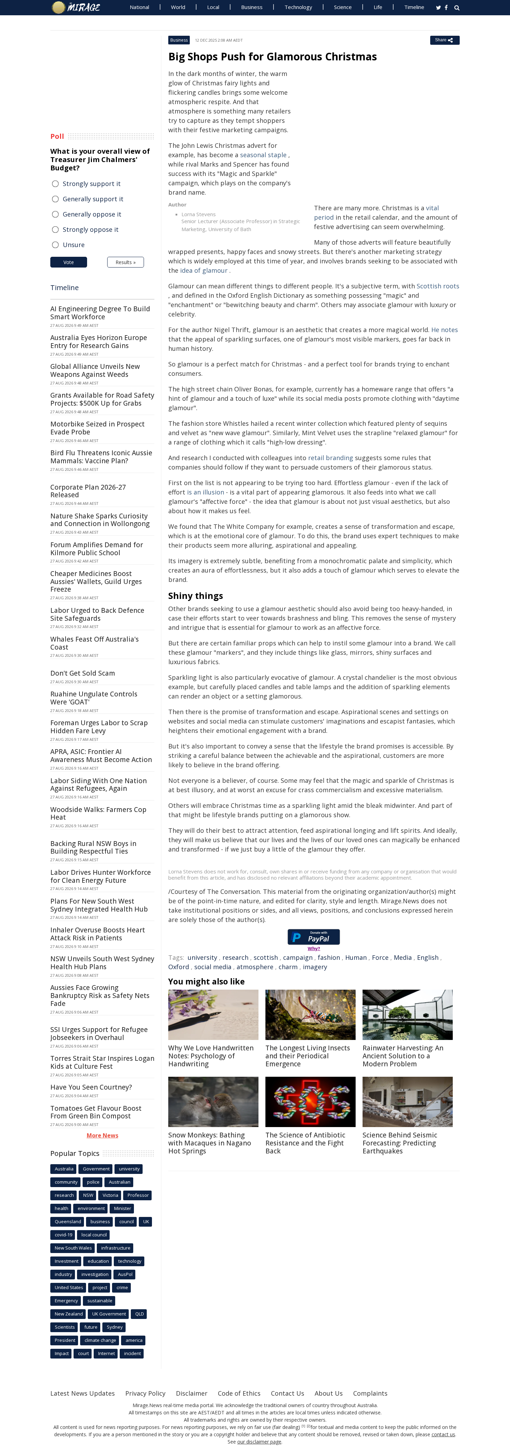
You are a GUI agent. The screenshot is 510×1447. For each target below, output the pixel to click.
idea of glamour (204, 270)
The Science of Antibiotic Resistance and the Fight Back (305, 1143)
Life (378, 6)
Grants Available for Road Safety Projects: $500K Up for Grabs (102, 399)
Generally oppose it (92, 214)
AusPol (125, 1274)
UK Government (109, 1314)
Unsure (74, 244)
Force (380, 957)
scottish (266, 957)
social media (212, 967)
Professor (138, 1195)
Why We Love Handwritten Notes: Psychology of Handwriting (211, 1055)
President (65, 1340)
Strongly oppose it (91, 229)
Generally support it (93, 199)
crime (122, 1287)
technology (130, 1261)
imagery (315, 967)
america (134, 1340)
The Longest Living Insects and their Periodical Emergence (307, 1055)
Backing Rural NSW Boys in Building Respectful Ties (93, 847)
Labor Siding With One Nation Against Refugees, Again (98, 784)
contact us (443, 1434)
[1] (303, 1426)
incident (132, 1353)
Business (252, 6)
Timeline (414, 6)
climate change (100, 1340)
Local (213, 6)
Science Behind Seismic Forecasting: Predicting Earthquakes (400, 1143)
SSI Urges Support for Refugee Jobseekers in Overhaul (99, 1033)
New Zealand (69, 1314)
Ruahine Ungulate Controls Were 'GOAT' (93, 697)
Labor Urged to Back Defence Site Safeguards (97, 614)
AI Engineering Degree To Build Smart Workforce (100, 312)
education (98, 1261)
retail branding (330, 458)
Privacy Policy (145, 1393)
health (61, 1208)
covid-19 (63, 1235)
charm (288, 967)
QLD (139, 1314)
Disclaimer (191, 1393)
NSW (88, 1195)
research (235, 957)
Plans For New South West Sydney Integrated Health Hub (99, 905)
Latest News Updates (82, 1393)
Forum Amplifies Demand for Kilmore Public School (96, 548)
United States (69, 1287)
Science (343, 6)
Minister (122, 1208)
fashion (329, 957)
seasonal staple (263, 155)
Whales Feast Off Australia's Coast (94, 643)
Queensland (68, 1221)
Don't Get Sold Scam (82, 673)
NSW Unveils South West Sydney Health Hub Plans (102, 962)
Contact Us (287, 1393)
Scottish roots (438, 286)
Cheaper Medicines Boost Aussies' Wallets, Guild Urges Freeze (96, 581)
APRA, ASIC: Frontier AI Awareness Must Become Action (101, 755)
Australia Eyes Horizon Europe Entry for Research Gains (98, 341)
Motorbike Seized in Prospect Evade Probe (97, 428)
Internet (106, 1353)
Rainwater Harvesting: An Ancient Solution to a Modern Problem (403, 1055)
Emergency (66, 1300)
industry (63, 1274)
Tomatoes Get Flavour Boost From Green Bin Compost (96, 1112)
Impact (62, 1353)
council (126, 1221)
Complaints (370, 1393)
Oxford (178, 967)
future (90, 1327)
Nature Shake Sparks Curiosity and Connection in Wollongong (100, 519)
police (93, 1182)
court (83, 1353)
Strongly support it (92, 183)
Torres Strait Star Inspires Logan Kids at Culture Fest (102, 1062)
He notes (444, 329)
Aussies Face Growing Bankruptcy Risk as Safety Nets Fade (100, 995)
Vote (68, 262)
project (100, 1287)
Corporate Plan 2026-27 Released (88, 491)
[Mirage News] (79, 7)
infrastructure (115, 1248)
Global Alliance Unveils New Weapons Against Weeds (95, 370)
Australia (64, 1169)
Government (96, 1169)
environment (91, 1208)
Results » (126, 262)
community (66, 1182)
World (178, 6)
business (100, 1221)
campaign (298, 957)
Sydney (115, 1327)
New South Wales (73, 1248)
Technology (298, 6)
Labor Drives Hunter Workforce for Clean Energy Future (100, 876)
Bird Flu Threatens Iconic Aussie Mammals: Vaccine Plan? (101, 456)
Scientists (65, 1327)
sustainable (99, 1300)
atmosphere (255, 967)
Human (356, 957)
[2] (309, 1426)
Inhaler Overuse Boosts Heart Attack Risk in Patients (97, 933)
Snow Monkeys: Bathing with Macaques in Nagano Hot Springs (209, 1143)
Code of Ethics (239, 1393)
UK (146, 1221)
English (428, 957)
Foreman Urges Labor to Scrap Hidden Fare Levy (99, 726)
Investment (66, 1261)
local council (94, 1235)
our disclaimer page (259, 1441)
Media (403, 957)
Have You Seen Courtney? (91, 1087)
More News (102, 1135)
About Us (329, 1393)
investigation (95, 1274)
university (202, 957)
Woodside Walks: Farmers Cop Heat (98, 813)
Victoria (110, 1195)
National (139, 6)
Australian (119, 1182)
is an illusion (205, 492)
